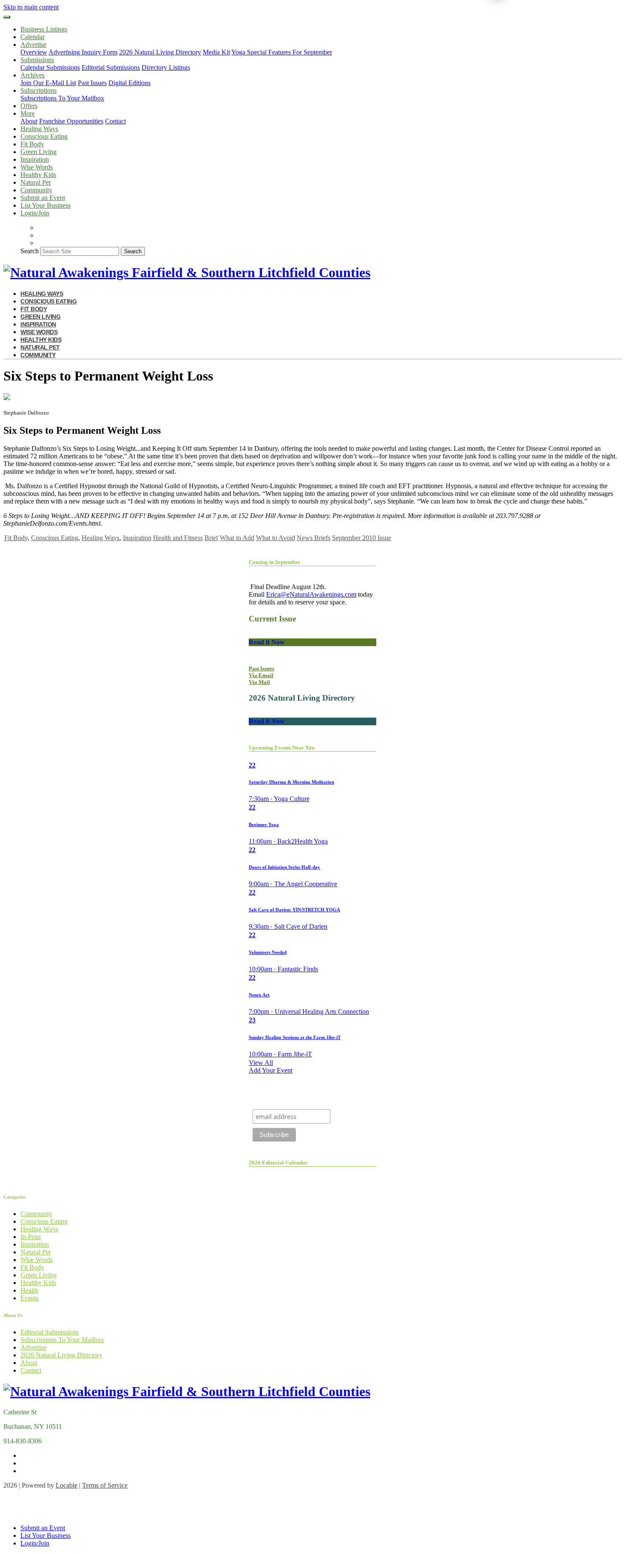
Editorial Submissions (111, 67)
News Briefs (313, 537)
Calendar (32, 36)
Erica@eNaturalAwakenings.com (311, 594)
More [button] (27, 113)
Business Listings (43, 29)
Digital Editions (129, 82)
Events (29, 1298)
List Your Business (45, 205)
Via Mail (259, 682)
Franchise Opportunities (71, 121)
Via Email (261, 675)
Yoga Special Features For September (281, 52)
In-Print (30, 1236)
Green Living (38, 151)
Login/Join (34, 213)
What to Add (237, 537)
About (28, 121)
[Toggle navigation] (6, 17)
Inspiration (34, 159)
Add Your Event (271, 1070)
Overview (33, 52)
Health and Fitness (178, 537)
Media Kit (216, 52)
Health (29, 1290)
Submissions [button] (37, 59)
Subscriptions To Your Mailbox (62, 98)
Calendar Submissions (50, 67)
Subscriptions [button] (38, 90)
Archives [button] (32, 75)
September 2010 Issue (361, 537)
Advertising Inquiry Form (82, 52)
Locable (66, 1485)
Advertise (33, 1347)
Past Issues (92, 82)
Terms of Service (105, 1485)
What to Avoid (275, 537)
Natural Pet (35, 182)
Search (29, 251)
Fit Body (32, 144)
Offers (28, 105)
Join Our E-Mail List (48, 82)
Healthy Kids (38, 174)
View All (261, 1062)
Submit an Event (42, 197)
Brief (211, 537)
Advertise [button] (33, 44)
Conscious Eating (44, 136)
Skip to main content (31, 7)
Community (36, 190)
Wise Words (36, 167)
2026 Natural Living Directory (160, 52)
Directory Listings (166, 67)
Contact (115, 121)
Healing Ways (39, 128)
